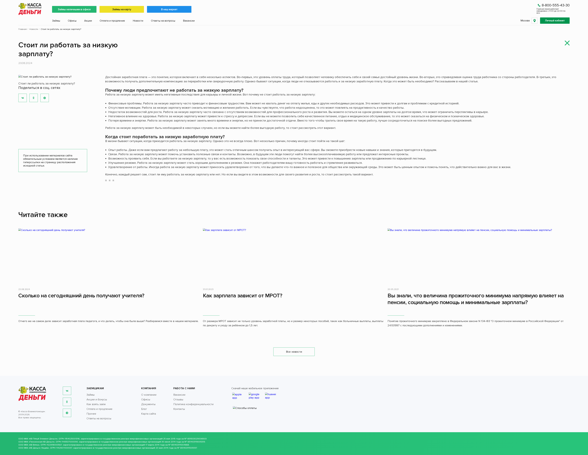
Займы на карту (121, 9)
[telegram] (67, 413)
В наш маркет (169, 9)
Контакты (179, 409)
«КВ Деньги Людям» (39, 448)
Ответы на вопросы (163, 20)
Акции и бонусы (97, 399)
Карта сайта (148, 413)
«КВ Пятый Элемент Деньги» (43, 438)
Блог (144, 409)
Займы (56, 20)
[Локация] (534, 21)
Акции (88, 20)
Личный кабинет (555, 20)
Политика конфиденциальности (193, 404)
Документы (148, 404)
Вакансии (189, 20)
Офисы (72, 20)
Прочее (91, 413)
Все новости (294, 351)
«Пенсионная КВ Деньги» (42, 441)
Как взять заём (96, 404)
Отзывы (178, 399)
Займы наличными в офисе (74, 9)
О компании (148, 394)
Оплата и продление (112, 20)
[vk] (67, 391)
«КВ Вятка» (34, 445)
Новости (138, 20)
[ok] (67, 402)
